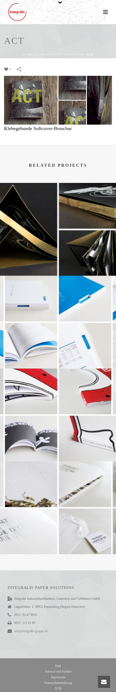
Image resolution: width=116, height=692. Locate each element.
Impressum (58, 677)
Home (27, 54)
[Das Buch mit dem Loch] (58, 391)
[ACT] (58, 100)
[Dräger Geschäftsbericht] (58, 298)
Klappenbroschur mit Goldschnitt (58, 262)
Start (58, 666)
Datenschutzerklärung (58, 683)
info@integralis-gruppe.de (31, 631)
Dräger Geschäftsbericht (58, 355)
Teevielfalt (58, 534)
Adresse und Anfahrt (58, 671)
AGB (58, 688)
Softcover (74, 54)
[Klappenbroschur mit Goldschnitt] (58, 205)
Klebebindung (48, 54)
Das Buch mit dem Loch (58, 447)
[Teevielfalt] (58, 484)
